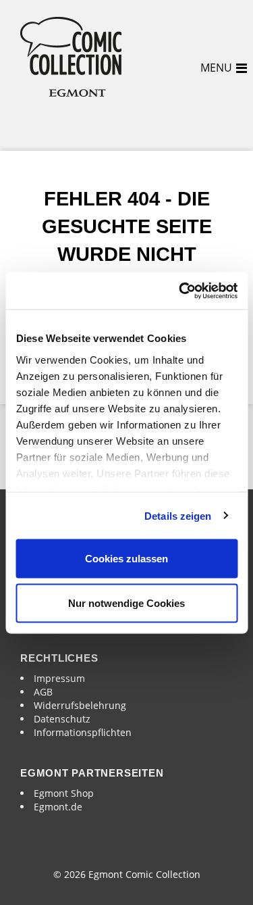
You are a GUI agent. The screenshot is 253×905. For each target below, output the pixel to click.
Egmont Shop (64, 793)
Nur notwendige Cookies (126, 602)
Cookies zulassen (126, 558)
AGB (43, 691)
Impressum (59, 678)
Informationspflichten (83, 732)
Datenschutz (62, 718)
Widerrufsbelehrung (80, 705)
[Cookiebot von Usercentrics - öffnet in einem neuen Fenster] (180, 290)
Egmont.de (58, 806)
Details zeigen (177, 515)
